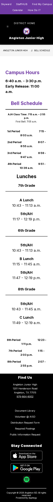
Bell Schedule (42, 50)
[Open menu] (7, 26)
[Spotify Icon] (26, 482)
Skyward (6, 4)
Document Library (25, 410)
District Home (24, 23)
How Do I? (34, 10)
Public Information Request (25, 434)
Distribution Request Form (25, 422)
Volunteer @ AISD (25, 416)
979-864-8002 (25, 396)
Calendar (18, 10)
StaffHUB (21, 4)
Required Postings (25, 428)
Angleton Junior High (15, 50)
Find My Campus (42, 4)
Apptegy (33, 497)
